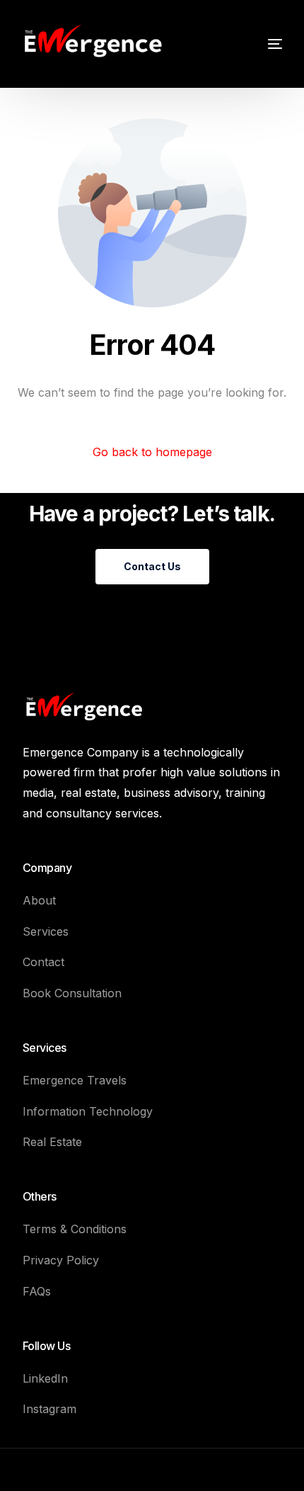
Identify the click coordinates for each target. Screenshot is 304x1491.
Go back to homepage (152, 452)
